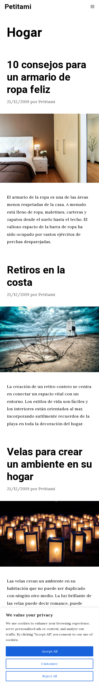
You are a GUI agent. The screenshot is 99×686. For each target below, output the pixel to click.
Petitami (18, 7)
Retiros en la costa (36, 276)
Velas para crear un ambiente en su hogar (49, 464)
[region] (49, 646)
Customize (49, 664)
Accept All (49, 651)
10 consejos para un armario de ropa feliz (46, 77)
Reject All (49, 676)
